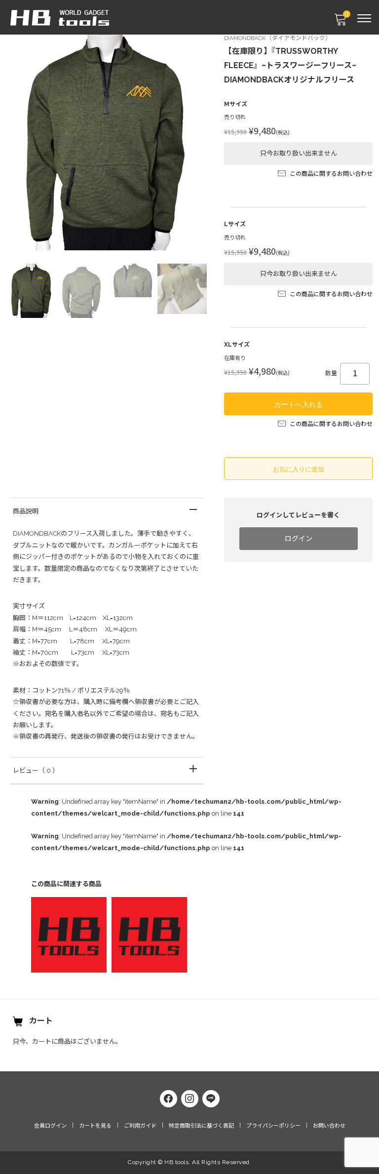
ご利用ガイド (140, 1126)
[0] (340, 22)
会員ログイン (50, 1126)
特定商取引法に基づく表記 (201, 1126)
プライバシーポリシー (273, 1126)
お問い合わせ (329, 1126)
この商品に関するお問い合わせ (331, 173)
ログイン (298, 539)
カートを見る (95, 1126)
